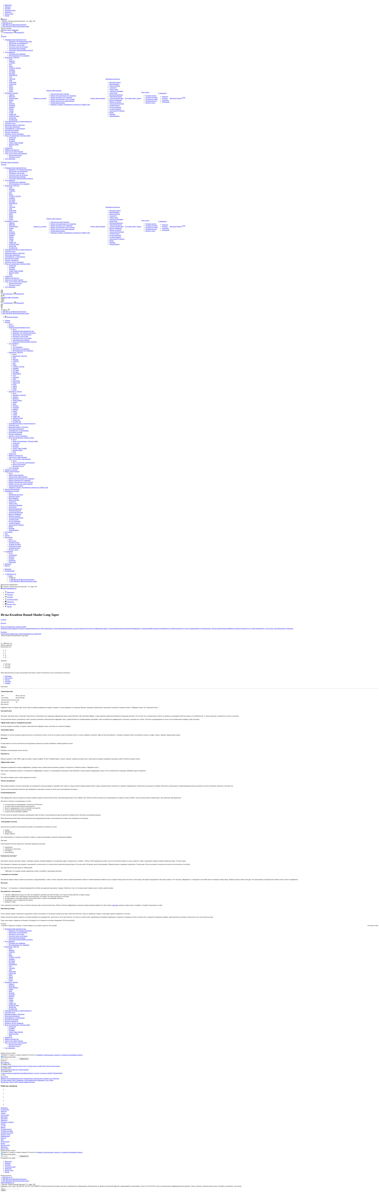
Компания (4, 1108)
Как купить (12, 541)
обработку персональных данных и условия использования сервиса (60, 1055)
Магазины (4, 1117)
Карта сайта (5, 1149)
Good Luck (4, 634)
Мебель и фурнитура (236, 628)
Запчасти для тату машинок (187, 628)
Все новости (5, 1062)
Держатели (225, 628)
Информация (5, 1136)
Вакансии (4, 1120)
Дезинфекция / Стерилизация (141, 628)
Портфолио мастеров (16, 494)
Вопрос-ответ (5, 1145)
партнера (115, 905)
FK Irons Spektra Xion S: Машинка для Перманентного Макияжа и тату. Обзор (27, 1080)
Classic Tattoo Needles (21, 634)
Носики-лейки (33, 634)
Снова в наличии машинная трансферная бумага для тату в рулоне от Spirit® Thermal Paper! (32, 1073)
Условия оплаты (6, 1129)
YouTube (7, 8)
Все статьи (4, 1077)
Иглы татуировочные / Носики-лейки (25, 441)
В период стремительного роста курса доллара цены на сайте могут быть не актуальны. (30, 1066)
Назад (11, 324)
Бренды (3, 1138)
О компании (13, 555)
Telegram (8, 7)
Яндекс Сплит (5, 1134)
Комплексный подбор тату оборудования (15, 1069)
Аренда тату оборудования (252, 628)
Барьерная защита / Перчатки (106, 628)
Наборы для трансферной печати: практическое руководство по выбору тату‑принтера (30, 1078)
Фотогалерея (5, 1141)
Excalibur (11, 634)
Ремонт (3, 1124)
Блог (2, 1140)
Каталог (11, 326)
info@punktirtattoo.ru (9, 588)
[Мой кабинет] (2, 291)
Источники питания (157, 628)
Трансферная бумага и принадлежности (72, 628)
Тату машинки (18, 347)
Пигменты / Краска (19, 395)
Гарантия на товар (7, 1133)
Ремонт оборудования (16, 475)
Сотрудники (5, 1115)
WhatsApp (8, 12)
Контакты (4, 1147)
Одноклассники (10, 10)
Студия (3, 1125)
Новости (4, 1111)
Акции (3, 1113)
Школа (3, 1127)
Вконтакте (8, 5)
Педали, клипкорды (171, 628)
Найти (3, 1190)
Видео (3, 1143)
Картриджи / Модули (20, 356)
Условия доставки (7, 1131)
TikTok (7, 15)
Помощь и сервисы (7, 1122)
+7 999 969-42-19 (6, 23)
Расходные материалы (123, 628)
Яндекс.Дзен (9, 14)
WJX (39, 634)
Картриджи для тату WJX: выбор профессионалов (18, 1082)
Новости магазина (9, 1057)
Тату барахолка (288, 628)
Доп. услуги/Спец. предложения (24, 462)
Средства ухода (91, 628)
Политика (4, 1118)
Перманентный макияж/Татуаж (23, 331)
